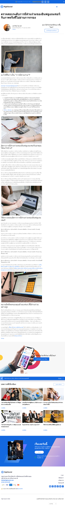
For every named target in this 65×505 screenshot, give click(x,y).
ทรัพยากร (61, 480)
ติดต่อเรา (61, 478)
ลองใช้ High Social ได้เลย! (51, 30)
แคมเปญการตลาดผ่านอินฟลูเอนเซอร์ (9, 85)
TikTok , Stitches (7, 110)
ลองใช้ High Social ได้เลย (41, 359)
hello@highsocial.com (7, 480)
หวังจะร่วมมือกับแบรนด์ (18, 327)
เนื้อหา (10, 327)
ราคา (62, 475)
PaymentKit (20, 488)
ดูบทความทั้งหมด (59, 384)
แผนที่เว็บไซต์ (40, 498)
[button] (57, 7)
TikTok (14, 29)
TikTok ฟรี (61, 483)
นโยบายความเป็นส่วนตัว (58, 498)
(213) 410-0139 (5, 482)
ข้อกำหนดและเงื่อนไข (48, 498)
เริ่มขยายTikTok (18, 335)
